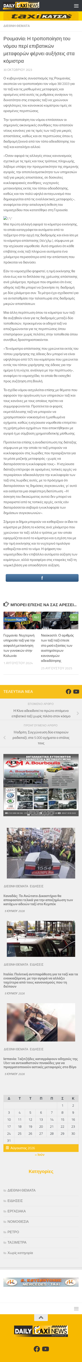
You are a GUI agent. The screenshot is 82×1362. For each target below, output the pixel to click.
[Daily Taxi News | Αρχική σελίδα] (27, 6)
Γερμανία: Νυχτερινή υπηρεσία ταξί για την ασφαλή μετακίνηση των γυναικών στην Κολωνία (19, 645)
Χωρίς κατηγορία (20, 1253)
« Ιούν (39, 1155)
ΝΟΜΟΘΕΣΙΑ (18, 1222)
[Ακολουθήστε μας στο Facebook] (68, 691)
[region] (41, 16)
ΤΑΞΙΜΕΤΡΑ (17, 1242)
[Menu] (76, 5)
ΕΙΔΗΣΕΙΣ (37, 886)
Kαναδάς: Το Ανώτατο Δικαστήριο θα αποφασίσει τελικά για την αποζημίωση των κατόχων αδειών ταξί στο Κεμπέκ (38, 900)
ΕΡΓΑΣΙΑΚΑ (17, 1211)
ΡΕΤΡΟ (13, 1232)
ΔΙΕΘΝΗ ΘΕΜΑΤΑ (16, 26)
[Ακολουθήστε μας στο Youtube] (76, 691)
